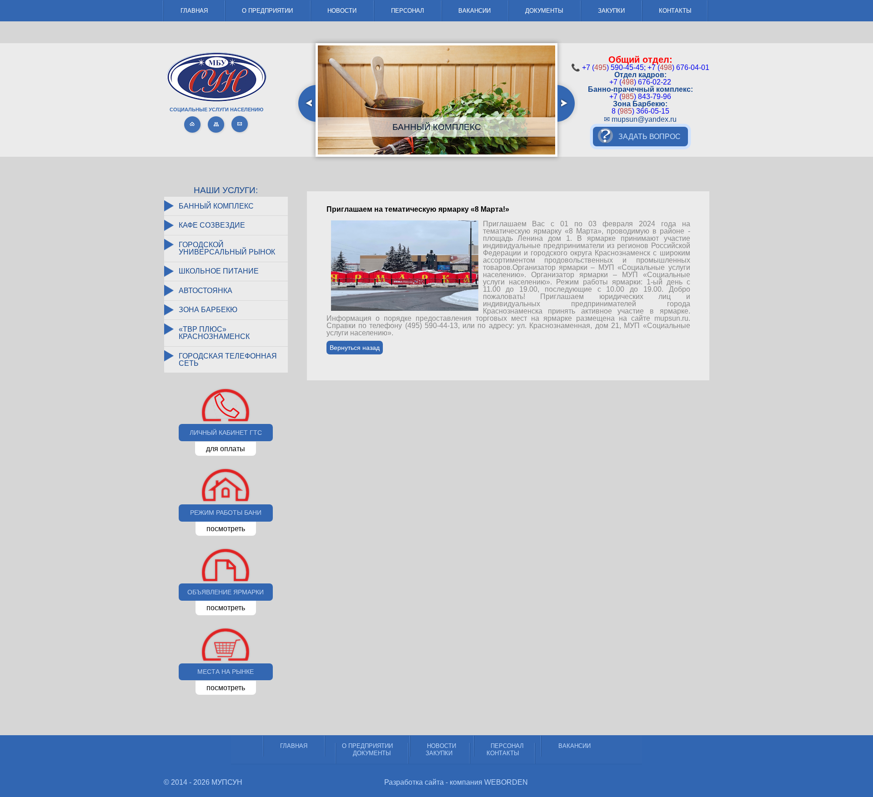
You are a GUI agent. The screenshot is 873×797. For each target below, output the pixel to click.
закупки (611, 10)
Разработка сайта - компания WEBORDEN (456, 782)
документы (544, 10)
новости (341, 10)
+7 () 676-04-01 (678, 67)
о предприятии (267, 10)
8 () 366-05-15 (640, 111)
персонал (407, 10)
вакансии (474, 10)
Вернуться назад (355, 347)
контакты (675, 10)
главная (194, 10)
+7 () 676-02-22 (640, 82)
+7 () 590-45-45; (614, 67)
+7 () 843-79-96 (640, 96)
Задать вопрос (649, 136)
